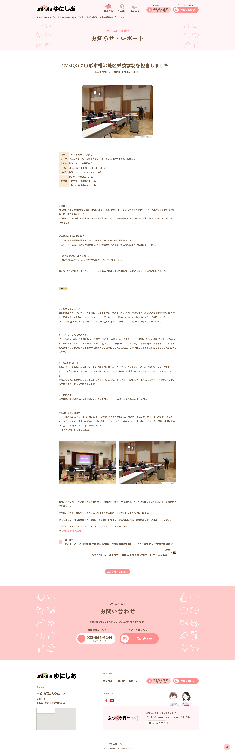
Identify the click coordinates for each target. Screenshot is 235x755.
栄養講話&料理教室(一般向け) (59, 17)
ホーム (39, 17)
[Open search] (227, 747)
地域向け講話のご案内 (71, 530)
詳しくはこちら (157, 723)
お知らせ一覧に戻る (117, 571)
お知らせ (133, 681)
